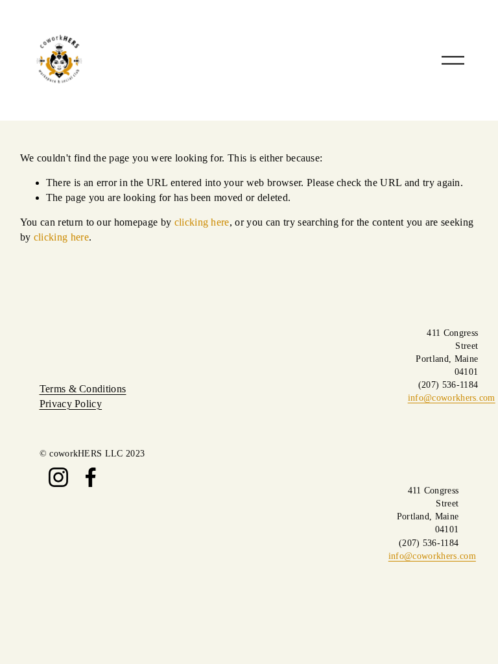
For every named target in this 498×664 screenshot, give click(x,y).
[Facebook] (90, 477)
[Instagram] (58, 477)
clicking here (202, 222)
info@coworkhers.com (451, 397)
